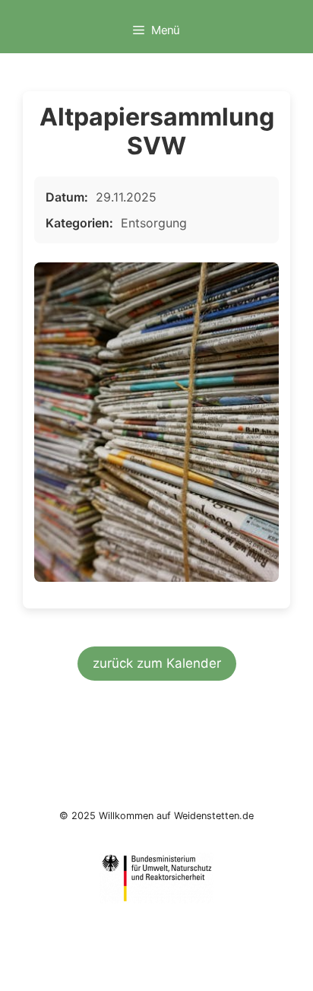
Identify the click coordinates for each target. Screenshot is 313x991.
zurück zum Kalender (157, 663)
